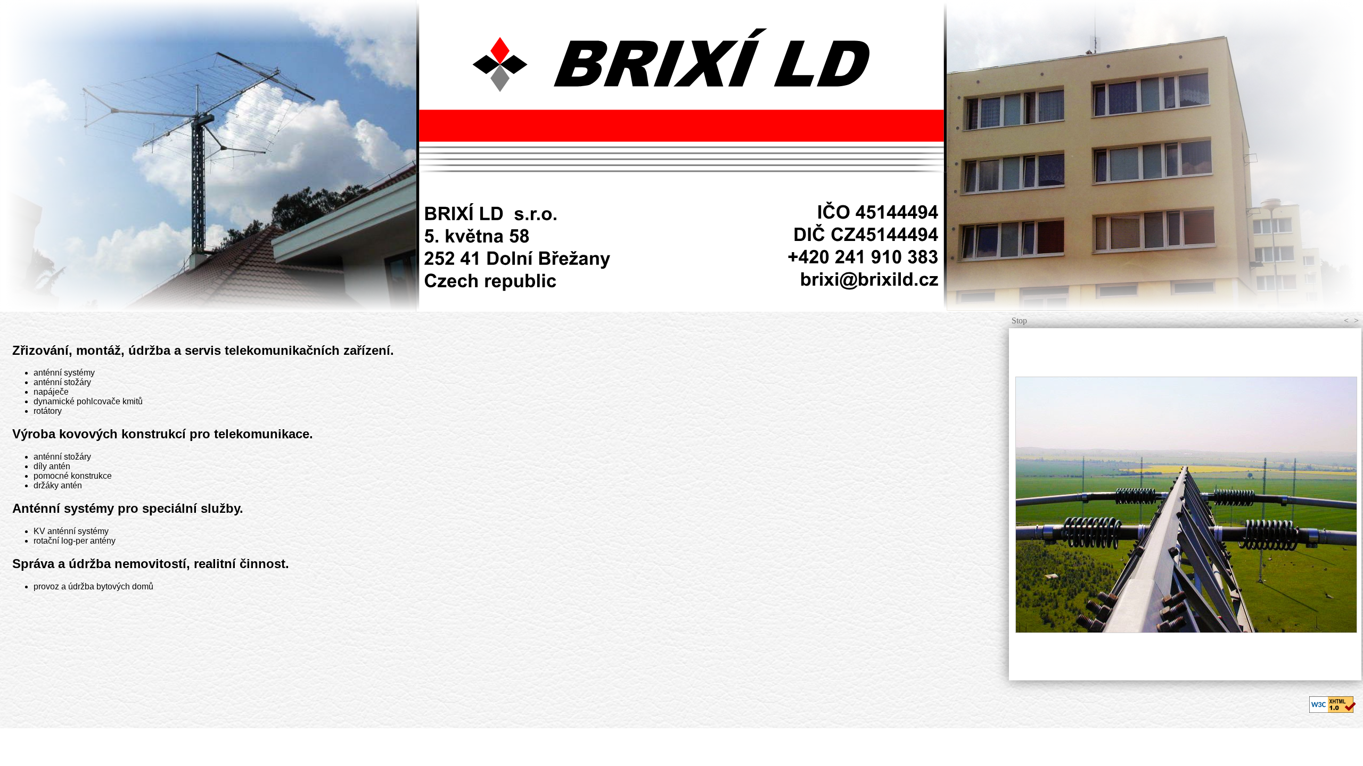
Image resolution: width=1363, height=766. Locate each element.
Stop (1019, 320)
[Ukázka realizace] (1185, 504)
